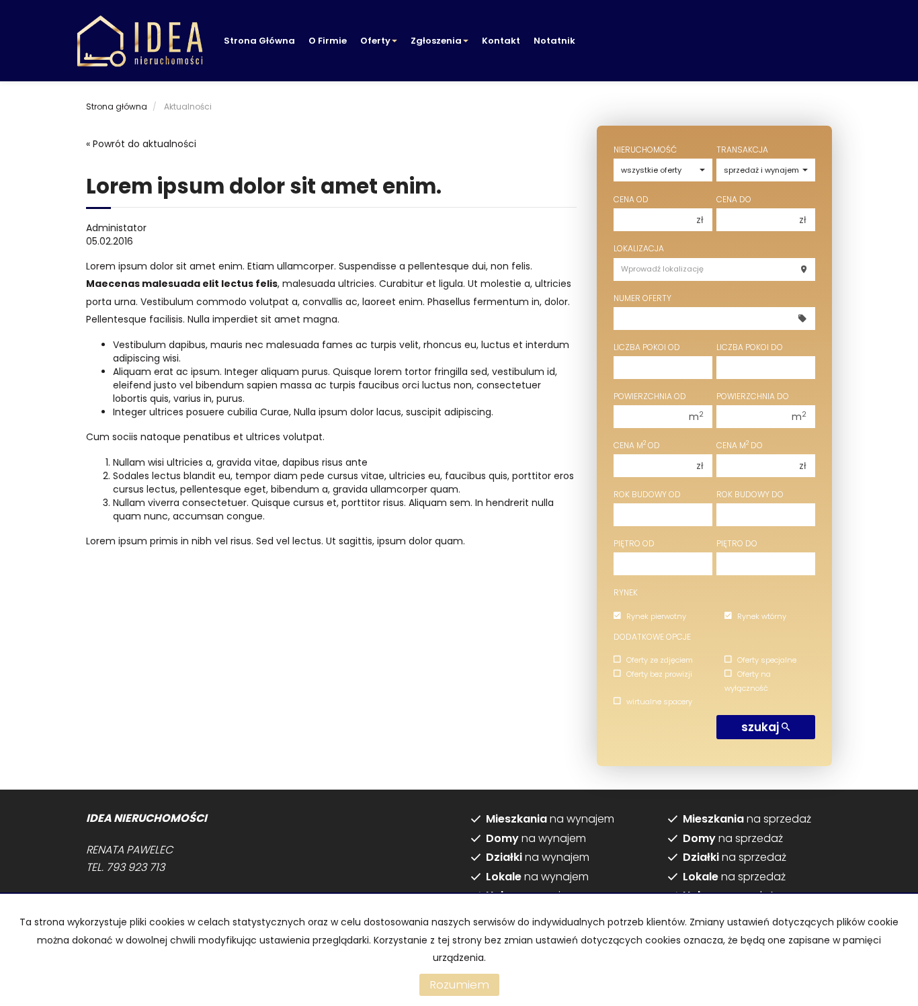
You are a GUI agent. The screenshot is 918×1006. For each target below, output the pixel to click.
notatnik (554, 40)
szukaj (761, 727)
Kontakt (501, 40)
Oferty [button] (375, 40)
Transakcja (742, 149)
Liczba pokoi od (647, 347)
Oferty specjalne (766, 660)
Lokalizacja (639, 248)
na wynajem (550, 819)
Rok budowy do (750, 494)
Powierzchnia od (650, 396)
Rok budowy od (647, 494)
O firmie (327, 40)
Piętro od (634, 543)
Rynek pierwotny (656, 616)
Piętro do (736, 543)
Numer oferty (642, 298)
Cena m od (637, 445)
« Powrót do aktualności (141, 144)
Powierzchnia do (752, 396)
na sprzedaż (747, 819)
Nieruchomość (645, 149)
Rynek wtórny (761, 616)
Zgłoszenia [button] (436, 40)
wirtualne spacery (659, 701)
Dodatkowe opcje (652, 636)
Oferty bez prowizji (659, 674)
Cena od (631, 199)
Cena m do (739, 445)
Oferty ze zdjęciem (659, 660)
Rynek (626, 592)
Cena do (733, 199)
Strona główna (259, 40)
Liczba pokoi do (749, 347)
